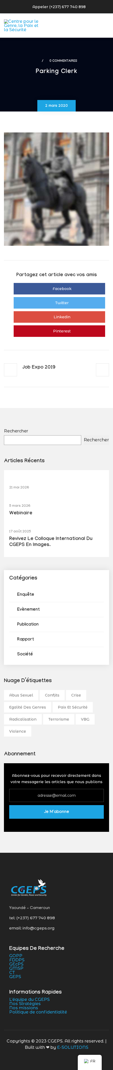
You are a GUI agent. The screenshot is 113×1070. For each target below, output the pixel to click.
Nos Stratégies (25, 1003)
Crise (76, 695)
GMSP (16, 968)
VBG (85, 719)
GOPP (15, 955)
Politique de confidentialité (38, 1012)
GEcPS (16, 964)
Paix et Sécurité (73, 707)
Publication (28, 624)
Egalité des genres (27, 707)
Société (25, 654)
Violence (17, 731)
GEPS (15, 976)
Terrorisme (58, 719)
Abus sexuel (21, 695)
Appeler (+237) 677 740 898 (59, 6)
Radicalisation (23, 719)
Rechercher (16, 431)
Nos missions (23, 1007)
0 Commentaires (63, 61)
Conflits (52, 695)
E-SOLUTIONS (72, 1047)
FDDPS (16, 959)
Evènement (28, 610)
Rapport (25, 639)
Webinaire (20, 513)
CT (12, 972)
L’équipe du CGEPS (29, 999)
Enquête (25, 595)
